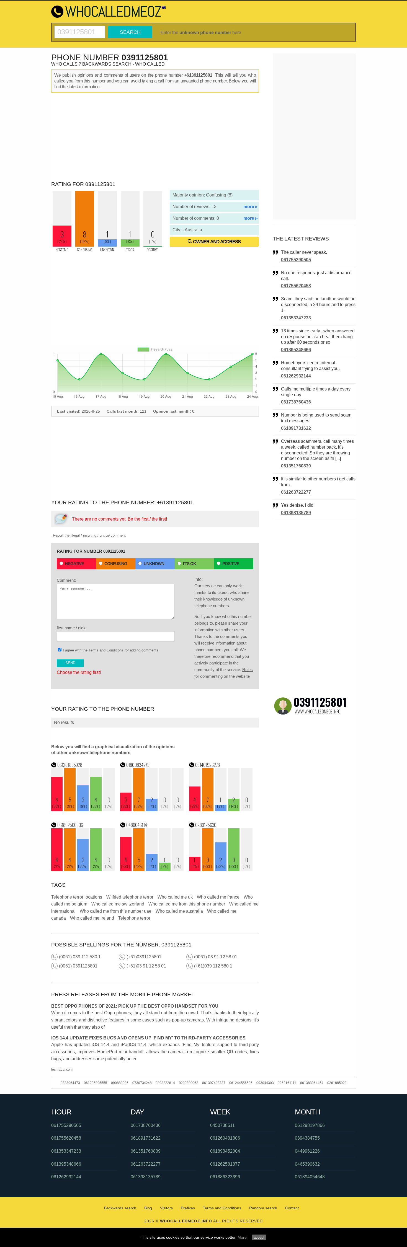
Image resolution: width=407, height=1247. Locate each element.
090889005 (119, 1083)
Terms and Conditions (106, 650)
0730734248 (142, 1083)
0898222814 (165, 1083)
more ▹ (250, 206)
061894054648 (310, 1176)
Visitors (166, 1208)
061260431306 (225, 1138)
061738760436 (296, 402)
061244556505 (241, 1083)
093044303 (265, 1083)
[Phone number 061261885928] (83, 809)
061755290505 (296, 259)
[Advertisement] (155, 137)
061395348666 (296, 349)
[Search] (79, 28)
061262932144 (296, 376)
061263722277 (296, 492)
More (242, 1237)
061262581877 (225, 1164)
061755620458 (296, 285)
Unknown (154, 563)
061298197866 (310, 1125)
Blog (148, 1208)
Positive (230, 563)
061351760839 (296, 466)
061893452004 (225, 1151)
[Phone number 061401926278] (221, 809)
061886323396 (225, 1176)
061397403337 (213, 1083)
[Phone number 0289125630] (221, 869)
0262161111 (287, 1083)
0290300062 (188, 1083)
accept (259, 1237)
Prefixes (188, 1208)
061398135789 (296, 512)
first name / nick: (72, 627)
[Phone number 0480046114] (152, 869)
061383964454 (311, 1083)
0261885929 (337, 1083)
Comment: (66, 580)
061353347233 (296, 317)
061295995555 (95, 1083)
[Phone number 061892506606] (83, 869)
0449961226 (307, 1151)
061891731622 (296, 428)
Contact (292, 1208)
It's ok (189, 563)
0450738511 (222, 1125)
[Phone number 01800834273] (152, 809)
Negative (74, 563)
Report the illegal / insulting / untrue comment (89, 535)
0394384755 (307, 1138)
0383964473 (70, 1083)
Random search (263, 1208)
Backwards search (120, 1208)
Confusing (115, 563)
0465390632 (307, 1164)
